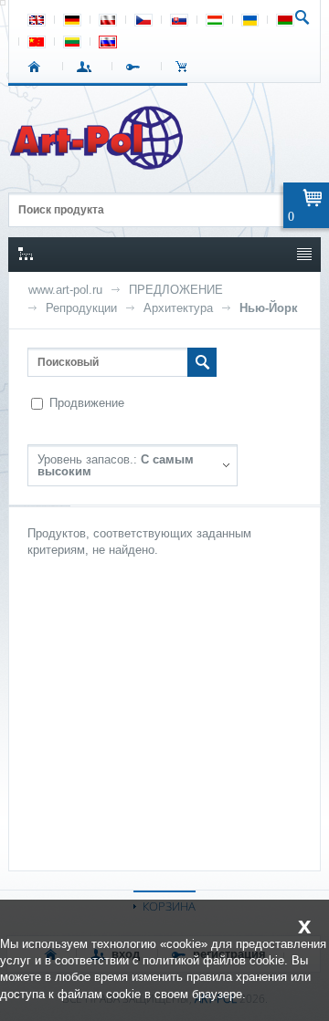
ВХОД (87, 66)
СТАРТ (37, 66)
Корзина (185, 66)
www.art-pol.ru (65, 290)
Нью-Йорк (268, 308)
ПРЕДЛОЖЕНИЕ (176, 290)
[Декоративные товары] (98, 164)
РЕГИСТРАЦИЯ (136, 66)
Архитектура (178, 308)
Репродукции (81, 308)
